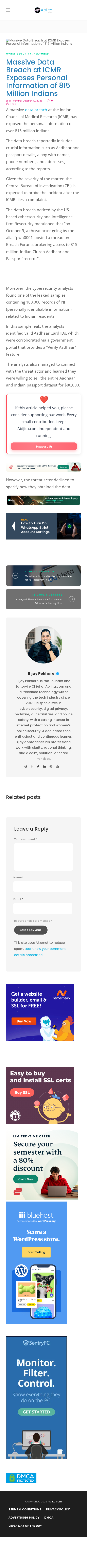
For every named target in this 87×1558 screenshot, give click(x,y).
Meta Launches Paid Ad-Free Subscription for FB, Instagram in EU (48, 577)
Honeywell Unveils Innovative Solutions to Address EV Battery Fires (39, 601)
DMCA (48, 1518)
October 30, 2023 (32, 100)
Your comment (25, 839)
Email (18, 899)
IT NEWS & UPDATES (40, 571)
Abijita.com (55, 1501)
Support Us (44, 446)
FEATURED (41, 53)
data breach (36, 109)
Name (18, 877)
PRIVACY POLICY (58, 1509)
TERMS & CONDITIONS (24, 1509)
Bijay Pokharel (14, 100)
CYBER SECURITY (19, 53)
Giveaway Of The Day (25, 1526)
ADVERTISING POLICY (23, 1518)
